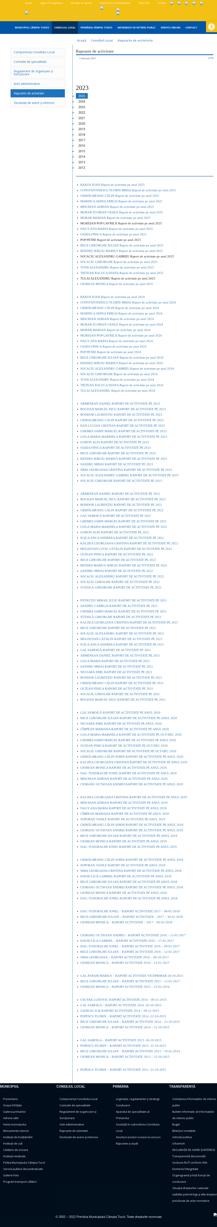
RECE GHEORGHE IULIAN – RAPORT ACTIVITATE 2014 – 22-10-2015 (130, 1021)
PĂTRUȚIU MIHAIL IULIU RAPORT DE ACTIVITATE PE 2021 (123, 600)
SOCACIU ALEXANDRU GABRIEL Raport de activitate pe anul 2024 (127, 368)
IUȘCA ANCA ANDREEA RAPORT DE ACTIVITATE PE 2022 (122, 537)
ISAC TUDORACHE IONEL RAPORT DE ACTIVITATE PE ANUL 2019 (128, 846)
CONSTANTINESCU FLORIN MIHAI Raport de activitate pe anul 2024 (128, 302)
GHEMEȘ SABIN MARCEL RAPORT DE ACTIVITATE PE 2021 (123, 611)
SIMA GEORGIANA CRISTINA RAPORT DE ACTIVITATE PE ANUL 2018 (130, 870)
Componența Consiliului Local (78, 1099)
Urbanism (178, 1143)
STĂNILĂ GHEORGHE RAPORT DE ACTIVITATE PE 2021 (120, 617)
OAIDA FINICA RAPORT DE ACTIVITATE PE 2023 (115, 447)
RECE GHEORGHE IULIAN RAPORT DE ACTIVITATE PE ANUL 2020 (128, 718)
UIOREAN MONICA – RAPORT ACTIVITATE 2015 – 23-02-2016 (125, 986)
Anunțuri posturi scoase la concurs (138, 1137)
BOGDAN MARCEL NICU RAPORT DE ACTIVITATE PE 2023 (123, 409)
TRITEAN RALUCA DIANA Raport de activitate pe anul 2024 (121, 385)
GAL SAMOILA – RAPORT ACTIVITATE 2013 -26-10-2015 (120, 1040)
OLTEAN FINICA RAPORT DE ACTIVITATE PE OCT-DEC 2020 (124, 745)
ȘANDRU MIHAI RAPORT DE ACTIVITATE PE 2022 (116, 571)
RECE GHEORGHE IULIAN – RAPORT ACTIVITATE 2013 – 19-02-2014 (130, 1051)
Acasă (28, 2)
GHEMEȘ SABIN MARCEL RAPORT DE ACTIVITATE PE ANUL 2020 (128, 740)
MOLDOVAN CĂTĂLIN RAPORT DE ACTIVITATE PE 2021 (121, 639)
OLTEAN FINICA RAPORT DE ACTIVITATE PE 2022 (116, 554)
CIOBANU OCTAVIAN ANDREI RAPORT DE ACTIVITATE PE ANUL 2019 (131, 830)
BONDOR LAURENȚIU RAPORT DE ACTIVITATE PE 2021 (121, 677)
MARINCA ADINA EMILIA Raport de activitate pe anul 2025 (121, 201)
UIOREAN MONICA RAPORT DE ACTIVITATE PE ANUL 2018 (123, 892)
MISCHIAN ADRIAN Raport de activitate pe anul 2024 (117, 319)
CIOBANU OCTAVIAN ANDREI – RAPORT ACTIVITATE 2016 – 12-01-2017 (133, 935)
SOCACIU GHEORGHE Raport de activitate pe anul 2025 (118, 262)
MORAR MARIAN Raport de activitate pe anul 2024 (115, 330)
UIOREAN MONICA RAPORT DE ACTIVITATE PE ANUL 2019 (123, 841)
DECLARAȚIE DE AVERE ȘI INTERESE (193, 1150)
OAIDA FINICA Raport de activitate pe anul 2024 (113, 346)
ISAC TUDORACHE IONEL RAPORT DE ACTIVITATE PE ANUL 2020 (128, 773)
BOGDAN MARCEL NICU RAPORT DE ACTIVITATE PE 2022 (123, 499)
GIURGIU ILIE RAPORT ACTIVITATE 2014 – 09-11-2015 (119, 1010)
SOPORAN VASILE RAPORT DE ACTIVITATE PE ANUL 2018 (122, 865)
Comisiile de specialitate (75, 1105)
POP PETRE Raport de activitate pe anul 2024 (110, 352)
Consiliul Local (64, 27)
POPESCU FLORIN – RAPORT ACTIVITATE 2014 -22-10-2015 (123, 1016)
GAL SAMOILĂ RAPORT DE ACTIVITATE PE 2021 (115, 650)
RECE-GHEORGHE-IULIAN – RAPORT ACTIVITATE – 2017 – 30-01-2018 (131, 916)
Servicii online (170, 27)
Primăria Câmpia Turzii (96, 27)
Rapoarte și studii (127, 1143)
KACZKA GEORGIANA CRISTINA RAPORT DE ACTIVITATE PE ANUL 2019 (133, 797)
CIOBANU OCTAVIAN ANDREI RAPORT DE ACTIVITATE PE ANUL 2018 (131, 887)
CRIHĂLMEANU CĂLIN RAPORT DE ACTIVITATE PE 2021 (122, 683)
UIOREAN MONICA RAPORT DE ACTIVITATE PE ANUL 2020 (123, 767)
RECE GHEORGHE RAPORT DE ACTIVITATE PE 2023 (118, 453)
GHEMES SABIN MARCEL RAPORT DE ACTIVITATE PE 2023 (123, 431)
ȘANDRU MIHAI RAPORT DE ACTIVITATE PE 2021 (116, 666)
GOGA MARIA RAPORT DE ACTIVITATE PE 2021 (115, 661)
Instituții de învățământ (17, 1137)
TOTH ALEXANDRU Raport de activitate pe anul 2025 (117, 267)
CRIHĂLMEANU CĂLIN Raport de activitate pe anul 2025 (119, 195)
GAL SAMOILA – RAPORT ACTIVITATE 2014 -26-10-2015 (120, 1005)
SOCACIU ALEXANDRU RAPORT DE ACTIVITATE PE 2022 (122, 576)
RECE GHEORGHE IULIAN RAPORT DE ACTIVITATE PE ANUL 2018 (128, 881)
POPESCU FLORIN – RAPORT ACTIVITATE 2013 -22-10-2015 (123, 1045)
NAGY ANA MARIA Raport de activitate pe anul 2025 (116, 229)
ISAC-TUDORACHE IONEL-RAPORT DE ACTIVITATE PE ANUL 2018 (128, 898)
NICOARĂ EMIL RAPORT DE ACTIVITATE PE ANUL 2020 (121, 723)
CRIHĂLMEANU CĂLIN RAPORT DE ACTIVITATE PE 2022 (122, 510)
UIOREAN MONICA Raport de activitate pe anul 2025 (116, 284)
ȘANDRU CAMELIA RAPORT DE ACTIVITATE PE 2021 (119, 606)
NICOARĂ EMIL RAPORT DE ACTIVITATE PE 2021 (116, 672)
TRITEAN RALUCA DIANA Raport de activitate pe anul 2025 (121, 273)
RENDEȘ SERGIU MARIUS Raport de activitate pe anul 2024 (121, 363)
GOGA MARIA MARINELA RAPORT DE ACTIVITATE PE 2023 (123, 436)
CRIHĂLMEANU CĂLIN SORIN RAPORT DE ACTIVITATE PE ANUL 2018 (131, 859)
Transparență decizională (188, 1156)
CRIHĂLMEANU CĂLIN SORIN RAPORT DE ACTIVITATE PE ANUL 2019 (131, 824)
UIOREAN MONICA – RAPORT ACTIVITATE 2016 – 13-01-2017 (125, 962)
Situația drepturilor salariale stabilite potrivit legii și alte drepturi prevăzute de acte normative (194, 1194)
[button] (211, 26)
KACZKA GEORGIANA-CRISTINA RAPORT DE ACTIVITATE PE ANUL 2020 (133, 762)
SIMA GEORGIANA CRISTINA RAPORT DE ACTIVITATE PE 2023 (126, 469)
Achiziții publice (182, 1137)
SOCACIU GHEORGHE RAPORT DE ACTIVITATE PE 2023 (121, 480)
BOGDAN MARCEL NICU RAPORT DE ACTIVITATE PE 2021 (123, 699)
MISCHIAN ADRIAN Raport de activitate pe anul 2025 (117, 206)
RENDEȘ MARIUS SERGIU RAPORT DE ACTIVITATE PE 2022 (123, 565)
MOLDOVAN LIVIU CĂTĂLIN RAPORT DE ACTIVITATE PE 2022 (126, 549)
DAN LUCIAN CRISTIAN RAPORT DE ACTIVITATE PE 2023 (122, 425)
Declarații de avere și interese (79, 1137)
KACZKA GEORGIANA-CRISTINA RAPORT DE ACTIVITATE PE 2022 (129, 543)
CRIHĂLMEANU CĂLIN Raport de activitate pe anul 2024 (119, 308)
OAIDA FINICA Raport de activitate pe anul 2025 (113, 234)
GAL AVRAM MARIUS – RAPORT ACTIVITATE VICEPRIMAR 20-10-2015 (131, 975)
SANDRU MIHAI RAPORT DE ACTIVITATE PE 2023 (116, 464)
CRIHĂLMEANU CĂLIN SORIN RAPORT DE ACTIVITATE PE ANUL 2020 (131, 756)
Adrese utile (11, 1118)
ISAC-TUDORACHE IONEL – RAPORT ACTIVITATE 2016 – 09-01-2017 (130, 946)
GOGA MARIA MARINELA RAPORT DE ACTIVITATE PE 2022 (123, 526)
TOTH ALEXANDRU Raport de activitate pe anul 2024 (117, 379)
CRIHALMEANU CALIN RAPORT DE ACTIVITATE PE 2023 (122, 420)
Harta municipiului (14, 1124)
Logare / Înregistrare (51, 2)
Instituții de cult (12, 1143)
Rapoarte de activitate (74, 1131)
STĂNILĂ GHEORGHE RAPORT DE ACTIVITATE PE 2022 (120, 587)
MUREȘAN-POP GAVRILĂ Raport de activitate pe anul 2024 (121, 335)
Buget (176, 1124)
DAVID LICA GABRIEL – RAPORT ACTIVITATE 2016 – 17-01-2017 (127, 940)
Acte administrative (72, 1124)
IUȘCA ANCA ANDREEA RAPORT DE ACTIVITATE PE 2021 (122, 644)
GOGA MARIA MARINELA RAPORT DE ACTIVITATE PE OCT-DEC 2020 (131, 734)
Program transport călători (20, 1182)
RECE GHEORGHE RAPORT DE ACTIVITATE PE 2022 (118, 560)
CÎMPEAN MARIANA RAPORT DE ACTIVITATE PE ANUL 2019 (124, 813)
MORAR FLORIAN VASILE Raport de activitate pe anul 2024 (121, 324)
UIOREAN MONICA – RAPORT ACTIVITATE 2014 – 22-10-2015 (125, 1027)
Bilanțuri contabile (184, 1131)
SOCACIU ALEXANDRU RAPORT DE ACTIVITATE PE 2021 (122, 633)
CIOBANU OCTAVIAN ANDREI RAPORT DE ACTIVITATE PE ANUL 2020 (131, 784)
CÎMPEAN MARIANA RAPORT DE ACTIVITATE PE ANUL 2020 (124, 729)
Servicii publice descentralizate (23, 1169)
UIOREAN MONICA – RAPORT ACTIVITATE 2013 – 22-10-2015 (125, 1056)
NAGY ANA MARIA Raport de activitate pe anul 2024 (116, 341)
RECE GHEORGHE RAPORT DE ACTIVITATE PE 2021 (118, 628)
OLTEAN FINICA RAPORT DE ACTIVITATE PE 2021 (116, 688)
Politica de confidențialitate (115, 2)
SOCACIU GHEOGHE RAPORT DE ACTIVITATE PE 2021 (120, 694)
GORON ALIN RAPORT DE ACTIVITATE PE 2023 (114, 442)
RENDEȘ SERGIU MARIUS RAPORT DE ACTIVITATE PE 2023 (123, 458)
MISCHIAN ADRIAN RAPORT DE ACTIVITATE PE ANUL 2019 (124, 802)
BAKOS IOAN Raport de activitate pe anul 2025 (112, 184)
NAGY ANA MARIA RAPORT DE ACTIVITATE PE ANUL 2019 (123, 808)
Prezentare (10, 1099)
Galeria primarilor (14, 1112)
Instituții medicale (14, 1156)
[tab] (82, 96)
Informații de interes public (136, 27)
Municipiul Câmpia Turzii (32, 27)
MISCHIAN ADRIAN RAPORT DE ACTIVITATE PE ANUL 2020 (124, 778)
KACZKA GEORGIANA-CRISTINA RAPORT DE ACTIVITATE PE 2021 (129, 622)
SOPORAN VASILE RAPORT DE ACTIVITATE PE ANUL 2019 (122, 819)
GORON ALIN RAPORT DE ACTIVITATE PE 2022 (114, 532)
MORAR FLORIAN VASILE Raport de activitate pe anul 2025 (121, 212)
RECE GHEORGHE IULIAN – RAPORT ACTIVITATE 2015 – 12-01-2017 (130, 981)
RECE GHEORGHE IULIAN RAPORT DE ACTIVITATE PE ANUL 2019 (128, 835)
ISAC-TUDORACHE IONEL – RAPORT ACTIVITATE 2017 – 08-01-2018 (130, 911)
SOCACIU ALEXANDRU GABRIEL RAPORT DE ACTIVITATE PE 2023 (129, 475)
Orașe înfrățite (12, 1105)
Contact (161, 2)
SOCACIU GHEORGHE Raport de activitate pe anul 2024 (118, 374)
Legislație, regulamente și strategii (138, 1099)
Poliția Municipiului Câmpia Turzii (24, 1162)
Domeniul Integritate (185, 1169)
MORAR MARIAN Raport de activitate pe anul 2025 (115, 217)
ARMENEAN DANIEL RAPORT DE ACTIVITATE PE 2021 (120, 655)
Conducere (123, 1105)
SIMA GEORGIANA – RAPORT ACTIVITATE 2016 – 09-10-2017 (124, 957)
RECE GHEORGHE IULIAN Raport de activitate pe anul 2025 (121, 245)
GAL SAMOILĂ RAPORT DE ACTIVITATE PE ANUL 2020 (120, 712)
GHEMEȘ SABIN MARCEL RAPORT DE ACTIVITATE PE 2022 (123, 521)
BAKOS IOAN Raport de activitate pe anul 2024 (112, 297)
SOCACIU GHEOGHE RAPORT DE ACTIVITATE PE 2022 (120, 582)
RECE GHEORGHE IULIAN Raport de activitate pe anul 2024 (121, 357)
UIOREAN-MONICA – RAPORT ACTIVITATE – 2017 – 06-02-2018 (126, 922)
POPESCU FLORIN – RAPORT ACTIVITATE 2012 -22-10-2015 (123, 1069)
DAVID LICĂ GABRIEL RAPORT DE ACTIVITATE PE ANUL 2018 (125, 876)
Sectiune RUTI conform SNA (189, 1162)
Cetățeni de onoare (15, 1150)
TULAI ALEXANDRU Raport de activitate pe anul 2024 (117, 390)
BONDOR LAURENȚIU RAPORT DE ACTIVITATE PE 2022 (121, 504)
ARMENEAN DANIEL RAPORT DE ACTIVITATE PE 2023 (120, 403)
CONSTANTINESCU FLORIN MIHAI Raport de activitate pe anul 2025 (128, 190)
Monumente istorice (16, 1131)
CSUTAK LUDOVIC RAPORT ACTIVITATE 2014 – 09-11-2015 (123, 999)
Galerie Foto (11, 1175)
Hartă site (143, 2)
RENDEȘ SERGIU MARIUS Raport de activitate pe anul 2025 (121, 251)
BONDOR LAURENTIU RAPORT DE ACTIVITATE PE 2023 (121, 414)
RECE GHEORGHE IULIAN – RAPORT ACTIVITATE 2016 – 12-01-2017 (130, 951)
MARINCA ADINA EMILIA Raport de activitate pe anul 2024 (121, 313)
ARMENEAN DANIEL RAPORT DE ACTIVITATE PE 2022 (120, 493)
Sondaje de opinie (81, 2)
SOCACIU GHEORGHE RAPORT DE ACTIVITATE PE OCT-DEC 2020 (128, 751)
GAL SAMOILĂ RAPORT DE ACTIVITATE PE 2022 (115, 515)
